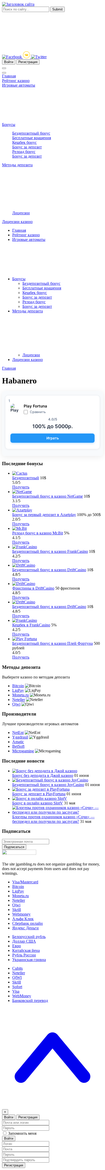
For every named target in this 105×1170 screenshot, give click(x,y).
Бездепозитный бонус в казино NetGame (47, 496)
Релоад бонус (23, 151)
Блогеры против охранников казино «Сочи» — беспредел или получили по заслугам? (53, 819)
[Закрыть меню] (4, 73)
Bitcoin (18, 686)
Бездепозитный (25, 478)
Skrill (16, 909)
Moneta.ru (20, 695)
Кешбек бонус (24, 142)
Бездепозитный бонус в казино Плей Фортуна (52, 643)
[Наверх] (52, 1107)
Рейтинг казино (16, 80)
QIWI (17, 977)
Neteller (18, 699)
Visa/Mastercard (25, 882)
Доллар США (24, 941)
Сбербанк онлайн (27, 923)
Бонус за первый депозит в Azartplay (44, 514)
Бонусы (8, 124)
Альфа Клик (23, 919)
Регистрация (27, 62)
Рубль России (24, 955)
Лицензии (21, 213)
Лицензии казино (17, 221)
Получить (20, 487)
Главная (9, 76)
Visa (15, 991)
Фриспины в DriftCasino (33, 588)
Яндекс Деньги (25, 928)
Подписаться (14, 847)
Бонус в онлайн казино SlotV (37, 803)
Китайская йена (26, 950)
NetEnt (18, 732)
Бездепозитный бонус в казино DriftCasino (49, 570)
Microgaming (23, 751)
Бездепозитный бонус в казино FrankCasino (50, 551)
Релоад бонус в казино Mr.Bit (37, 533)
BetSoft (18, 746)
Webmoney (21, 914)
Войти (8, 62)
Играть (52, 438)
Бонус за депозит (27, 147)
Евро (16, 946)
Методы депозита (17, 165)
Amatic (18, 742)
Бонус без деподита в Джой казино (42, 775)
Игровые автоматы (18, 85)
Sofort (17, 987)
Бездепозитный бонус (31, 133)
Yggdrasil (20, 737)
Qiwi (16, 704)
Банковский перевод (30, 1000)
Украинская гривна (29, 959)
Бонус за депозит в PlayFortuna (38, 794)
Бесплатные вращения (31, 138)
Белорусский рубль (29, 936)
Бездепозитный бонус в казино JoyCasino (48, 784)
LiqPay (18, 690)
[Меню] (4, 68)
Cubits (17, 968)
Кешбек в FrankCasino (31, 625)
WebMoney (21, 996)
